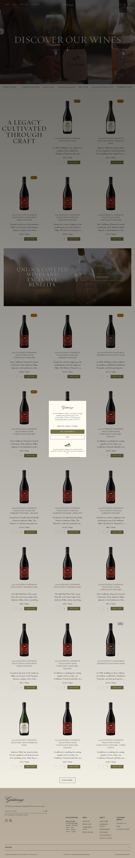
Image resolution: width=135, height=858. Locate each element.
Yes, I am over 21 (67, 432)
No (67, 437)
